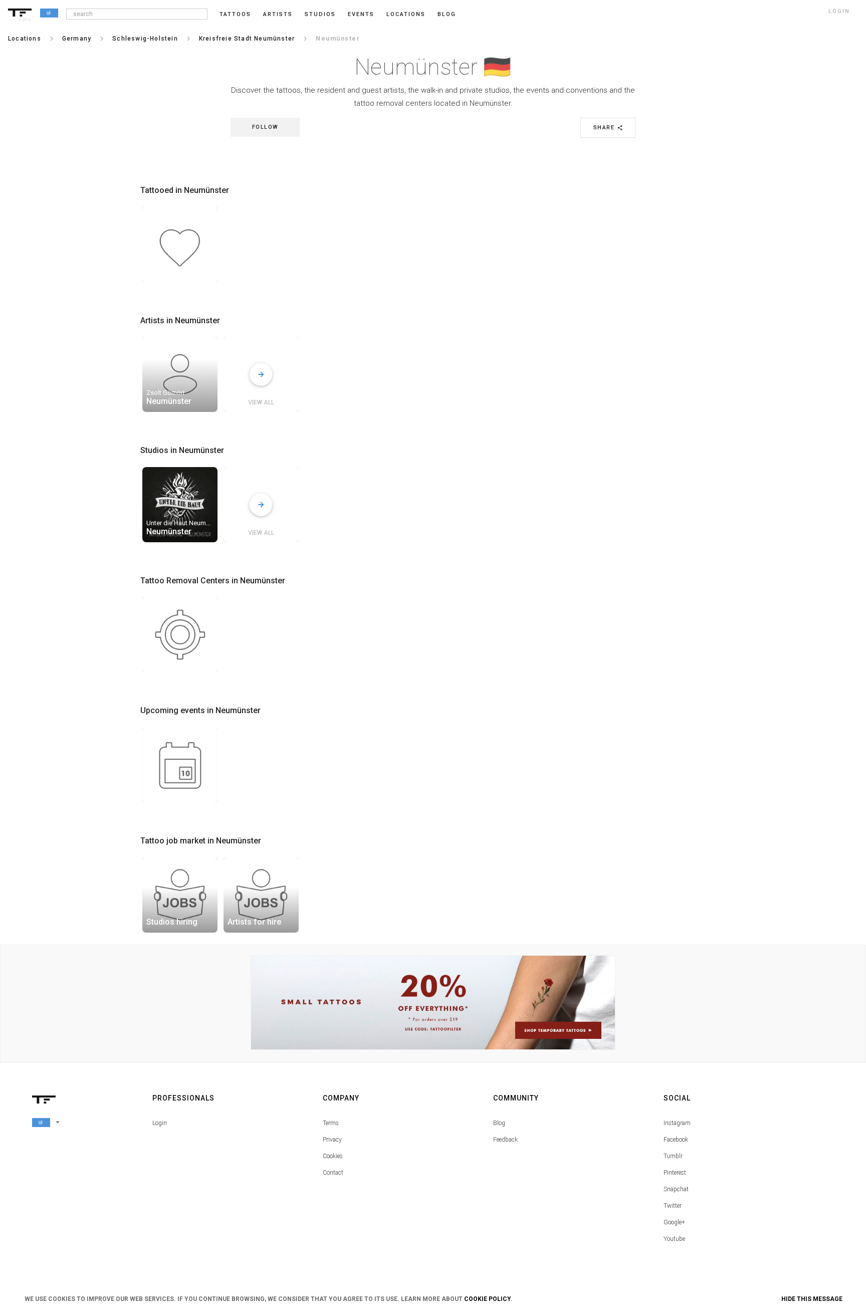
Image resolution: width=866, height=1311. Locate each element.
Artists (278, 14)
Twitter (673, 1205)
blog (447, 14)
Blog (499, 1123)
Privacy (332, 1139)
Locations (405, 14)
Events (361, 14)
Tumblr (673, 1156)
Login (159, 1123)
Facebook (676, 1139)
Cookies (333, 1156)
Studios (320, 14)
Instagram (677, 1123)
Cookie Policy (487, 1298)
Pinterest (675, 1172)
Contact (333, 1172)
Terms (331, 1123)
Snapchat (676, 1189)
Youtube (674, 1238)
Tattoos (235, 14)
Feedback (505, 1139)
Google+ (674, 1222)
